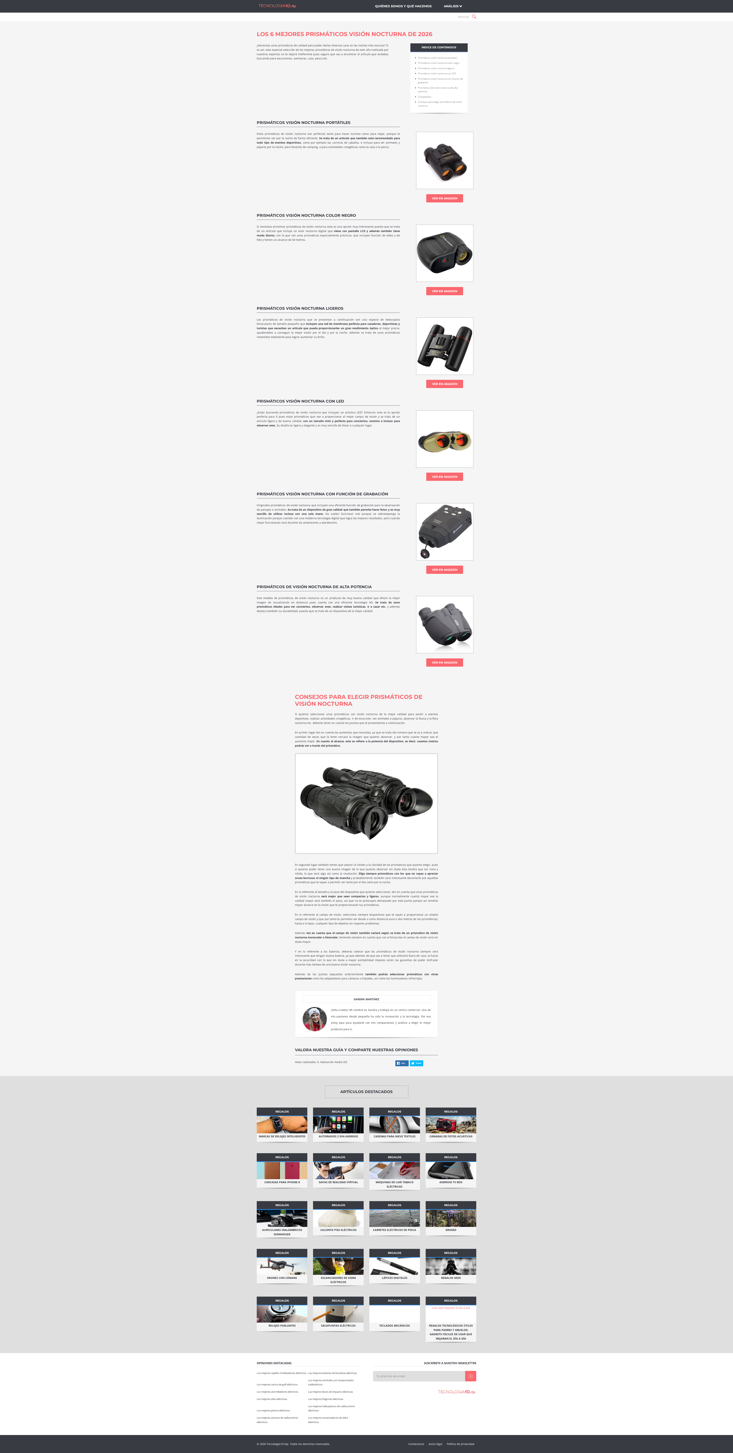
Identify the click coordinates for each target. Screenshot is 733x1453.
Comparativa (424, 96)
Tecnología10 (277, 6)
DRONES (451, 1230)
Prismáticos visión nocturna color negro (438, 63)
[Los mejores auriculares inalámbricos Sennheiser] (282, 1218)
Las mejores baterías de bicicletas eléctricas (332, 1373)
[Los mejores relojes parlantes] (282, 1314)
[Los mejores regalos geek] (451, 1266)
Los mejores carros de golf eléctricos (277, 1384)
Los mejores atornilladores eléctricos (277, 1391)
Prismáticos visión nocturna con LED (437, 73)
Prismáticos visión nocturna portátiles (437, 57)
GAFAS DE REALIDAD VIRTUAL (338, 1182)
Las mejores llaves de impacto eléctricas (330, 1391)
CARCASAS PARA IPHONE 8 (282, 1182)
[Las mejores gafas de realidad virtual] (338, 1170)
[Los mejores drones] (451, 1218)
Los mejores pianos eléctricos (273, 1410)
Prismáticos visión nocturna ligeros (436, 68)
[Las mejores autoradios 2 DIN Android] (338, 1124)
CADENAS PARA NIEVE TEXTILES (395, 1136)
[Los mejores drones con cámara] (282, 1266)
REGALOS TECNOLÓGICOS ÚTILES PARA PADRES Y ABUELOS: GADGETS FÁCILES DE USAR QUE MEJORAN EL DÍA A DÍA (451, 1332)
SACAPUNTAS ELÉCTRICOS (338, 1325)
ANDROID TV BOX (450, 1182)
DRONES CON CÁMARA (282, 1278)
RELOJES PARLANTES (282, 1325)
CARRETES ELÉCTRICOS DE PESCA (394, 1230)
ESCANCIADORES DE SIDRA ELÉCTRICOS (338, 1280)
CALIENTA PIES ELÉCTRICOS (338, 1230)
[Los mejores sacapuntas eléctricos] (338, 1314)
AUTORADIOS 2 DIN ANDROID (338, 1136)
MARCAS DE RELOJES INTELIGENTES (282, 1136)
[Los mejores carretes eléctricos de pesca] (394, 1218)
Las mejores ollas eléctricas (272, 1399)
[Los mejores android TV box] (451, 1170)
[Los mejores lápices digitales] (394, 1266)
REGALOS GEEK (451, 1278)
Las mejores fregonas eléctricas (325, 1399)
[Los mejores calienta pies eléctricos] (338, 1218)
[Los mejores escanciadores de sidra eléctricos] (338, 1266)
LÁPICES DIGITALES (394, 1278)
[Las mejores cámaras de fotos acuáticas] (451, 1124)
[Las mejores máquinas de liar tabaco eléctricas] (394, 1170)
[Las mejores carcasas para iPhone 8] (282, 1170)
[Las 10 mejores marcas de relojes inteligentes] (282, 1124)
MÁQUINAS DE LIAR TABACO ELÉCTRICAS (394, 1184)
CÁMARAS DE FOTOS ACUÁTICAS (450, 1136)
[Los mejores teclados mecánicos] (394, 1314)
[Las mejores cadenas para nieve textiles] (394, 1124)
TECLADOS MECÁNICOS (394, 1325)
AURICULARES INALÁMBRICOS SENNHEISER (282, 1232)
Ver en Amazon (444, 198)
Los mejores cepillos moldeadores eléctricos (281, 1373)
